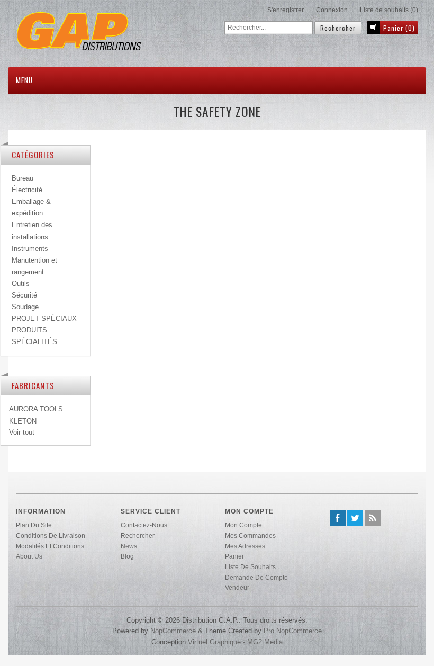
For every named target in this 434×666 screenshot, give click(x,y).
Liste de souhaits (250, 566)
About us (29, 556)
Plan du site (34, 524)
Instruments (30, 249)
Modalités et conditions (50, 546)
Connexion (332, 10)
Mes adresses (245, 546)
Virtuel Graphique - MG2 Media (235, 642)
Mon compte (243, 524)
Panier (234, 556)
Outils (21, 283)
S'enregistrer (285, 10)
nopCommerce (173, 631)
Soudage (25, 307)
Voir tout (21, 432)
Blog (127, 556)
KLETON (23, 421)
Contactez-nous (144, 524)
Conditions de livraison (50, 535)
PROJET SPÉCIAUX (44, 318)
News (129, 546)
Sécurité (24, 295)
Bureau (22, 178)
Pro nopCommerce (293, 631)
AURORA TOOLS (36, 409)
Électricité (27, 190)
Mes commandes (250, 535)
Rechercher (138, 535)
